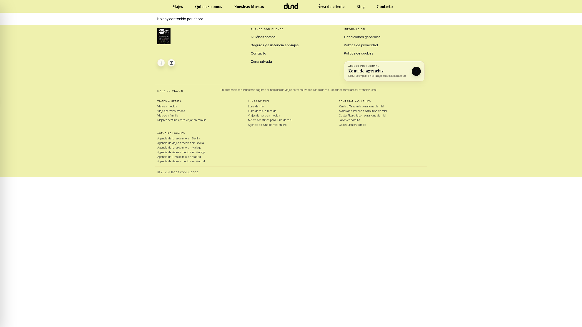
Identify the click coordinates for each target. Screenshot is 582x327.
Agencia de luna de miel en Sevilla (178, 138)
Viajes (178, 6)
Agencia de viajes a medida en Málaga (181, 152)
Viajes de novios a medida (264, 115)
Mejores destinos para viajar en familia (181, 120)
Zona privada (261, 61)
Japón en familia (349, 120)
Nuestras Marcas (249, 6)
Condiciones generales (362, 37)
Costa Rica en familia (352, 125)
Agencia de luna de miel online (267, 125)
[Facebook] (161, 63)
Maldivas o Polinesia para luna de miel (363, 111)
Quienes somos (208, 6)
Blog (360, 6)
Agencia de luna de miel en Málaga (179, 147)
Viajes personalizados (171, 111)
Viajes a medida (167, 106)
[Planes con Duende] (291, 8)
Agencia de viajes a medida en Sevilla (180, 143)
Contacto (385, 6)
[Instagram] (171, 63)
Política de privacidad (361, 45)
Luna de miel (256, 106)
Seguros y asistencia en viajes (275, 45)
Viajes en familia (167, 115)
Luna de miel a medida (262, 111)
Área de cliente (331, 6)
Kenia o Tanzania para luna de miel (361, 106)
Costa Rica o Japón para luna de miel (362, 115)
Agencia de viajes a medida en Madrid (181, 161)
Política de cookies (358, 53)
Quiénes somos (263, 37)
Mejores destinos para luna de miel (270, 120)
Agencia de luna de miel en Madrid (179, 157)
